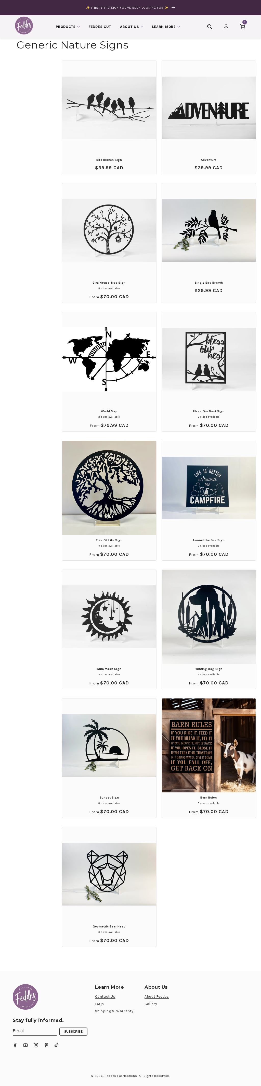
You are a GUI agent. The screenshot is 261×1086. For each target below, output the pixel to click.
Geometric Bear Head (109, 926)
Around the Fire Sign (209, 540)
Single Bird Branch (208, 282)
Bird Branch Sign (109, 160)
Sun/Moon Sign (109, 669)
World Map (109, 411)
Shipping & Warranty (114, 1011)
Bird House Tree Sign (109, 282)
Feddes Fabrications (121, 1076)
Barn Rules (208, 797)
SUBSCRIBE (73, 1031)
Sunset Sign (109, 797)
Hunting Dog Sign (209, 669)
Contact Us (105, 996)
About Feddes (157, 996)
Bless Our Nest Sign (208, 411)
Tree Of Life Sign (109, 540)
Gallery (151, 1004)
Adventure (209, 160)
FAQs (99, 1004)
